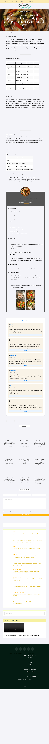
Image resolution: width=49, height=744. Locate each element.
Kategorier (31, 653)
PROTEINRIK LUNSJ (17, 569)
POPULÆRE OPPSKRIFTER (30, 655)
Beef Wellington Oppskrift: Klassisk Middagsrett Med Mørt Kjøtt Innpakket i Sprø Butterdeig (9, 443)
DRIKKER (15, 546)
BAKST (30, 673)
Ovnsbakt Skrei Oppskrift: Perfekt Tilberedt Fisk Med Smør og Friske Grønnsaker (9, 462)
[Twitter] (2, 44)
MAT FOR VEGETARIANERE (18, 592)
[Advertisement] (25, 119)
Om (30, 679)
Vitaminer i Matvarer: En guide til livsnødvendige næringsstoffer (22, 180)
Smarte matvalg (22, 679)
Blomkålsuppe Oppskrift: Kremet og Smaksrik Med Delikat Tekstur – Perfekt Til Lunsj (39, 443)
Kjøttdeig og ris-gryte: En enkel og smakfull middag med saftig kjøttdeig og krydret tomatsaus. (39, 480)
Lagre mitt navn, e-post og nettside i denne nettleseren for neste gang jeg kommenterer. (20, 511)
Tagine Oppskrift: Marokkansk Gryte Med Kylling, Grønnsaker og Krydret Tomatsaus (24, 443)
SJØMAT (14, 531)
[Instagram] (24, 649)
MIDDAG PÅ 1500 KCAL (24, 11)
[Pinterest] (2, 47)
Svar (25, 335)
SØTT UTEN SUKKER (17, 577)
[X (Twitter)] (20, 649)
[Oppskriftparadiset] (24, 6)
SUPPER (30, 664)
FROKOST (30, 657)
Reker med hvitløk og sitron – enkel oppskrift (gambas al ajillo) (23, 1)
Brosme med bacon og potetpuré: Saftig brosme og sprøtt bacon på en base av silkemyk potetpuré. (39, 462)
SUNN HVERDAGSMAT (30, 671)
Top (25, 686)
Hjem (1, 32)
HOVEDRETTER (30, 660)
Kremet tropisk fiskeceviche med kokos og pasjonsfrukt (27, 586)
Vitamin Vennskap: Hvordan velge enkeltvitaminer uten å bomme (22, 177)
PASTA (30, 662)
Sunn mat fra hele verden (15, 653)
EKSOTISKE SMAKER (30, 667)
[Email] (2, 50)
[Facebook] (2, 40)
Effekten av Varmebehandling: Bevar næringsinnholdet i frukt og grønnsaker (24, 179)
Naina (24, 28)
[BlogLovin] (32, 649)
